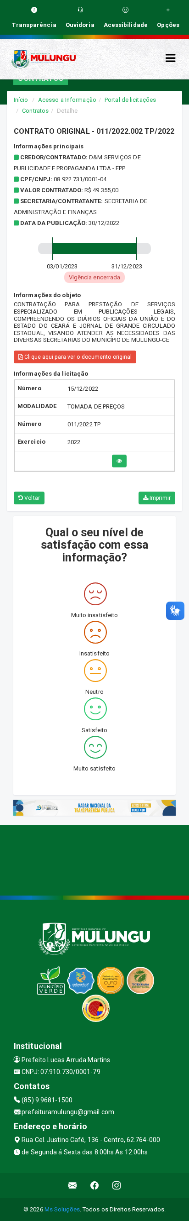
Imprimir (159, 498)
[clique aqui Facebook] (95, 1186)
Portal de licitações (130, 99)
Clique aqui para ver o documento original (77, 357)
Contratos (35, 110)
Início (21, 99)
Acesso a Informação (67, 99)
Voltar (31, 498)
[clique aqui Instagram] (117, 1186)
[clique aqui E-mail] (73, 1186)
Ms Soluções (62, 1209)
